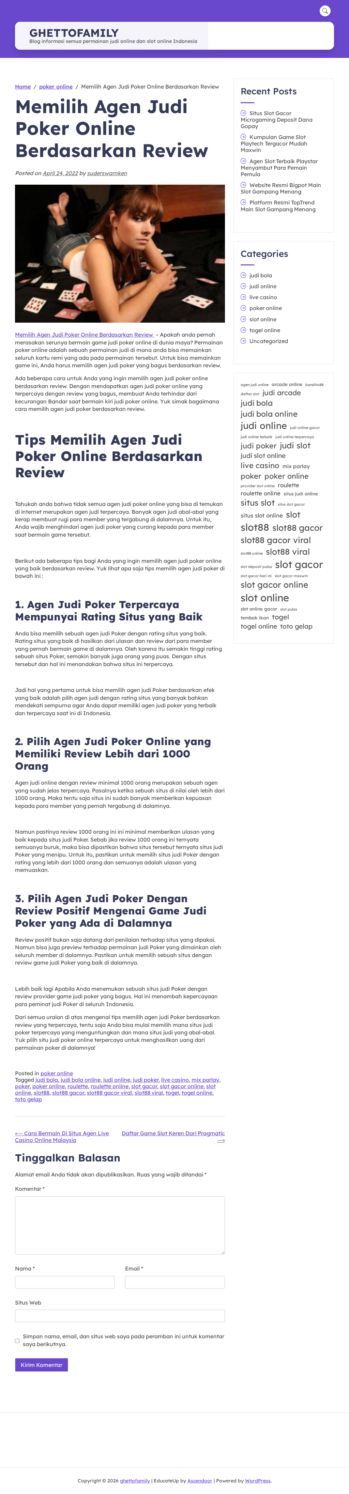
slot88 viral (149, 1092)
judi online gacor (305, 427)
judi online (116, 1079)
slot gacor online (181, 1086)
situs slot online (262, 515)
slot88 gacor (68, 1092)
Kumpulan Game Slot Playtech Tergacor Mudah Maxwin (274, 143)
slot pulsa (288, 609)
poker (22, 1086)
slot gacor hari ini (256, 575)
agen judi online (255, 384)
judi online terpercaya (294, 436)
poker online (57, 1073)
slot (293, 514)
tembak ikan (255, 617)
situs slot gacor (291, 504)
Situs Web (28, 1302)
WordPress (258, 1481)
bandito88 (314, 384)
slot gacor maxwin (291, 575)
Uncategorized (268, 341)
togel (172, 1092)
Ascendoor (199, 1481)
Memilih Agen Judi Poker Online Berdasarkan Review (84, 334)
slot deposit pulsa (256, 566)
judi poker (145, 1079)
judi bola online (81, 1079)
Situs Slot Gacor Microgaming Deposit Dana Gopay (277, 119)
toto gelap (28, 1099)
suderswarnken (107, 173)
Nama (25, 1268)
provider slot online (258, 485)
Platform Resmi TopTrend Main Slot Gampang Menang (278, 205)
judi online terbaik (256, 436)
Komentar (30, 1188)
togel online (197, 1092)
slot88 (41, 1092)
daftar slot (250, 393)
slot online (262, 319)
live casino (175, 1079)
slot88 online (252, 553)
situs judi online (301, 493)
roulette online (109, 1086)
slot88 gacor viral (109, 1092)
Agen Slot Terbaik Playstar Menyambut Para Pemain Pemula (279, 168)
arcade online (287, 384)
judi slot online (263, 455)
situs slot (258, 502)
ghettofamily (74, 33)
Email (134, 1268)
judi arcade (281, 392)
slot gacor (144, 1086)
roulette (77, 1086)
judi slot (295, 445)
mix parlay (205, 1079)
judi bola (46, 1079)
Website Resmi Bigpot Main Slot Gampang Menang (281, 188)
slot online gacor (259, 609)
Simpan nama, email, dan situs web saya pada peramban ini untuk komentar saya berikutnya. (123, 1340)
